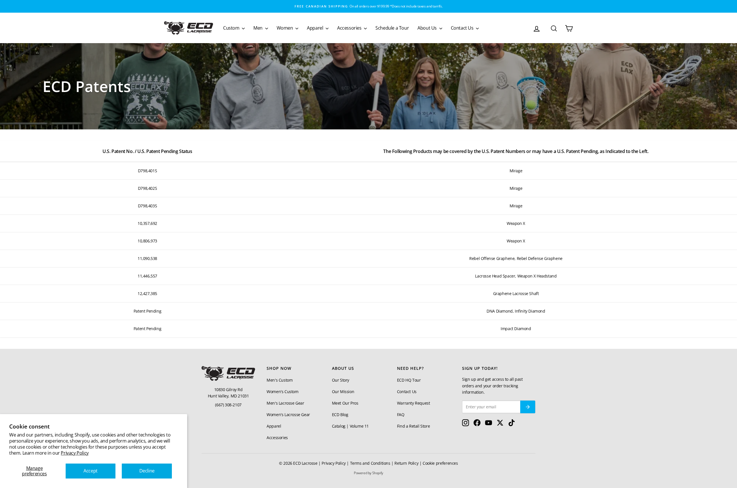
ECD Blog (340, 414)
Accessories (349, 28)
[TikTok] (511, 424)
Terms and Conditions (370, 463)
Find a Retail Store (413, 426)
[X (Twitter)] (500, 424)
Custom (231, 28)
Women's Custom (282, 391)
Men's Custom (279, 380)
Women (285, 28)
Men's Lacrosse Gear (285, 403)
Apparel (315, 28)
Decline (147, 471)
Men (258, 28)
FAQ (400, 414)
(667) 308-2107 (228, 404)
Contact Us (463, 28)
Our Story (340, 380)
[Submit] (527, 407)
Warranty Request (413, 403)
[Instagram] (465, 424)
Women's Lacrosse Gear (288, 414)
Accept (90, 471)
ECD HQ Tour (409, 380)
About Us (427, 28)
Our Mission (343, 391)
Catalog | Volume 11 (350, 426)
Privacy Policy (74, 453)
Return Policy (406, 463)
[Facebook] (477, 424)
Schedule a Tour (392, 28)
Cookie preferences (440, 463)
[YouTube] (488, 424)
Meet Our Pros (345, 403)
